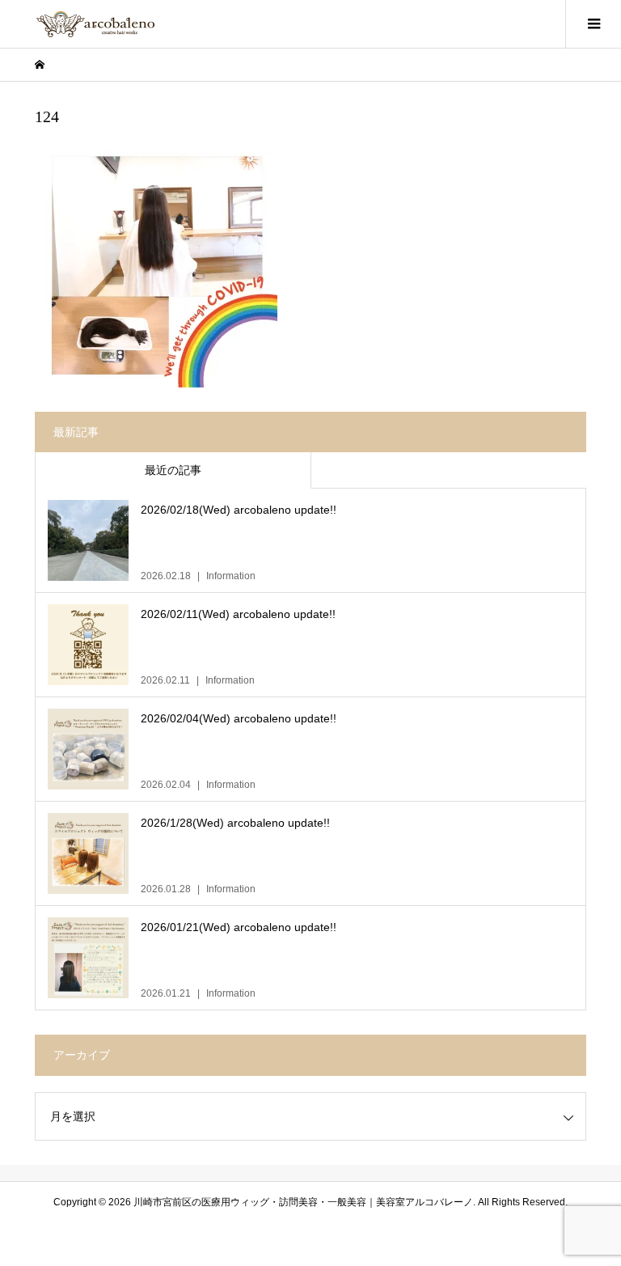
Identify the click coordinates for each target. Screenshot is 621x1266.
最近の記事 (173, 470)
